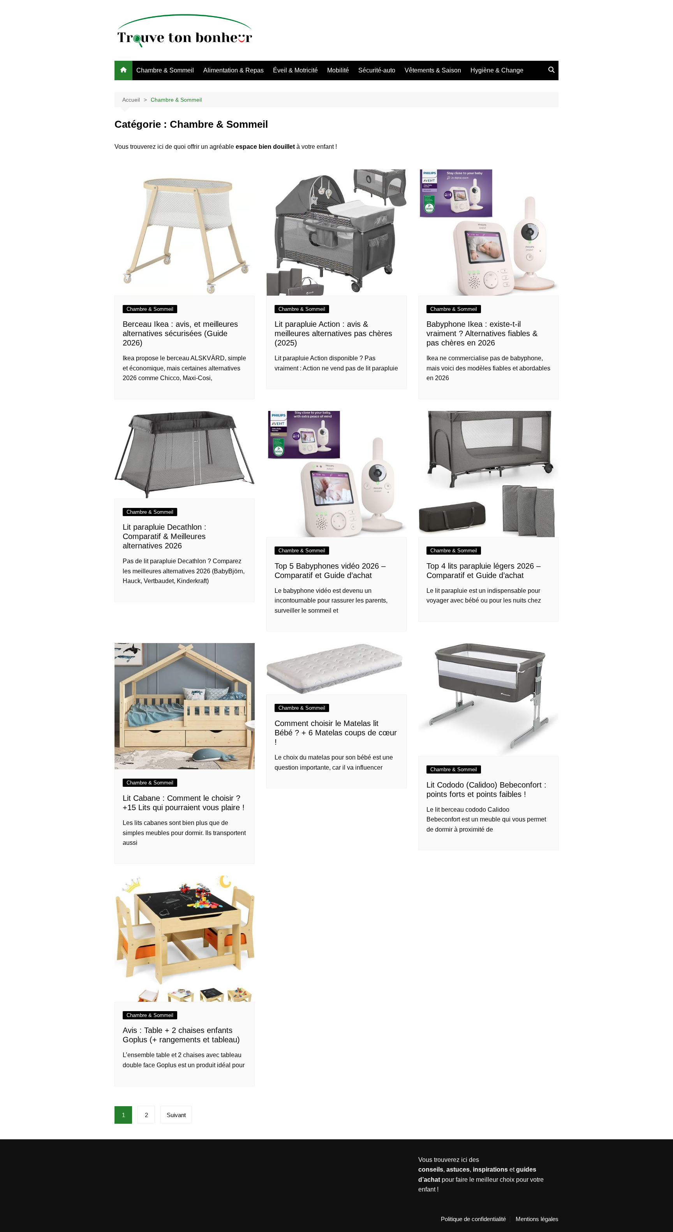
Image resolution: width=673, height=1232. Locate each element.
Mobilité (338, 70)
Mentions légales (537, 1219)
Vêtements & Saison (433, 70)
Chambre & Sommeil (165, 70)
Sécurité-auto (376, 70)
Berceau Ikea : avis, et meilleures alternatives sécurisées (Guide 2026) (180, 333)
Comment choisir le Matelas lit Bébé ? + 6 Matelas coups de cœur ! (336, 732)
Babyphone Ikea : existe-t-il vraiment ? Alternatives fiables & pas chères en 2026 (481, 333)
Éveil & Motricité (295, 70)
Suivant (176, 1115)
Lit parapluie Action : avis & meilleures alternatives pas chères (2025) (333, 333)
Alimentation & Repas (233, 70)
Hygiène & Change (496, 70)
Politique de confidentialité (473, 1219)
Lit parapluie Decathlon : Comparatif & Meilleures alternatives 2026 (164, 536)
